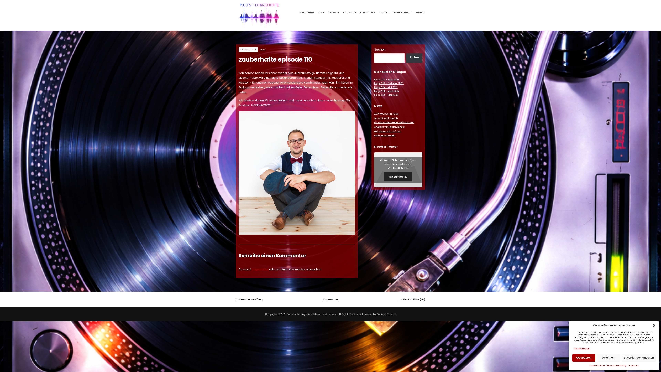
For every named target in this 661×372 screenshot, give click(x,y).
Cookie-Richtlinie (597, 365)
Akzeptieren (583, 357)
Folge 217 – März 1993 (386, 79)
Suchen (380, 49)
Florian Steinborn (315, 78)
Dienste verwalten (582, 348)
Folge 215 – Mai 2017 (386, 87)
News (321, 12)
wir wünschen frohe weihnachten (394, 122)
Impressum (633, 365)
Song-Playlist (402, 12)
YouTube (384, 12)
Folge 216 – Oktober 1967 (389, 83)
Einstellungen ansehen (638, 357)
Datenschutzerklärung (616, 365)
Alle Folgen (349, 12)
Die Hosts (333, 12)
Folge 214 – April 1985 (386, 91)
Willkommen (307, 12)
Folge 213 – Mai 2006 (386, 95)
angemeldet (260, 269)
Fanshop (420, 12)
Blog (262, 49)
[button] (654, 325)
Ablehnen (608, 357)
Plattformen (367, 12)
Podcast (244, 87)
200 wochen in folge (386, 113)
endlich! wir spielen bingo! (389, 127)
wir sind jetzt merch (386, 118)
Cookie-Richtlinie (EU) (411, 299)
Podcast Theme (386, 314)
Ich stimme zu (398, 176)
